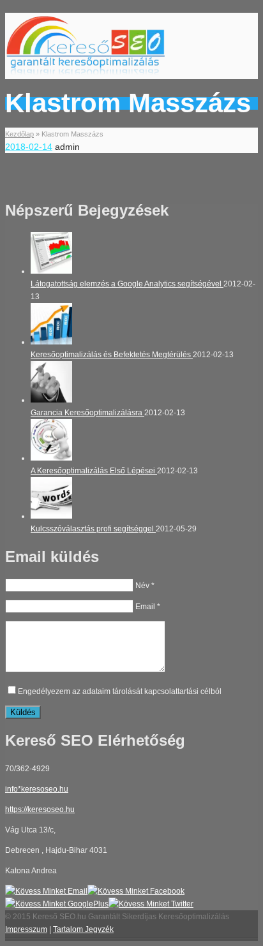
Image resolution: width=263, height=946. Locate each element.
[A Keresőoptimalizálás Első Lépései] (51, 458)
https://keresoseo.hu (40, 809)
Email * (147, 606)
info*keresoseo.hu (36, 789)
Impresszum (26, 929)
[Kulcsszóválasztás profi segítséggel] (51, 516)
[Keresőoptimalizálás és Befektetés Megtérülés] (51, 341)
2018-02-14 (28, 147)
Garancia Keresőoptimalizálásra (87, 412)
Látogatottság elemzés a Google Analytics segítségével (127, 283)
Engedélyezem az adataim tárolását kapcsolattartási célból (120, 691)
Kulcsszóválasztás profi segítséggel (93, 528)
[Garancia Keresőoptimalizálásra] (51, 399)
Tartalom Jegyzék (83, 929)
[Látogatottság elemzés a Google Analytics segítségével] (51, 271)
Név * (144, 585)
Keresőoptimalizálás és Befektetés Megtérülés (112, 354)
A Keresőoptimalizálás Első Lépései (94, 470)
